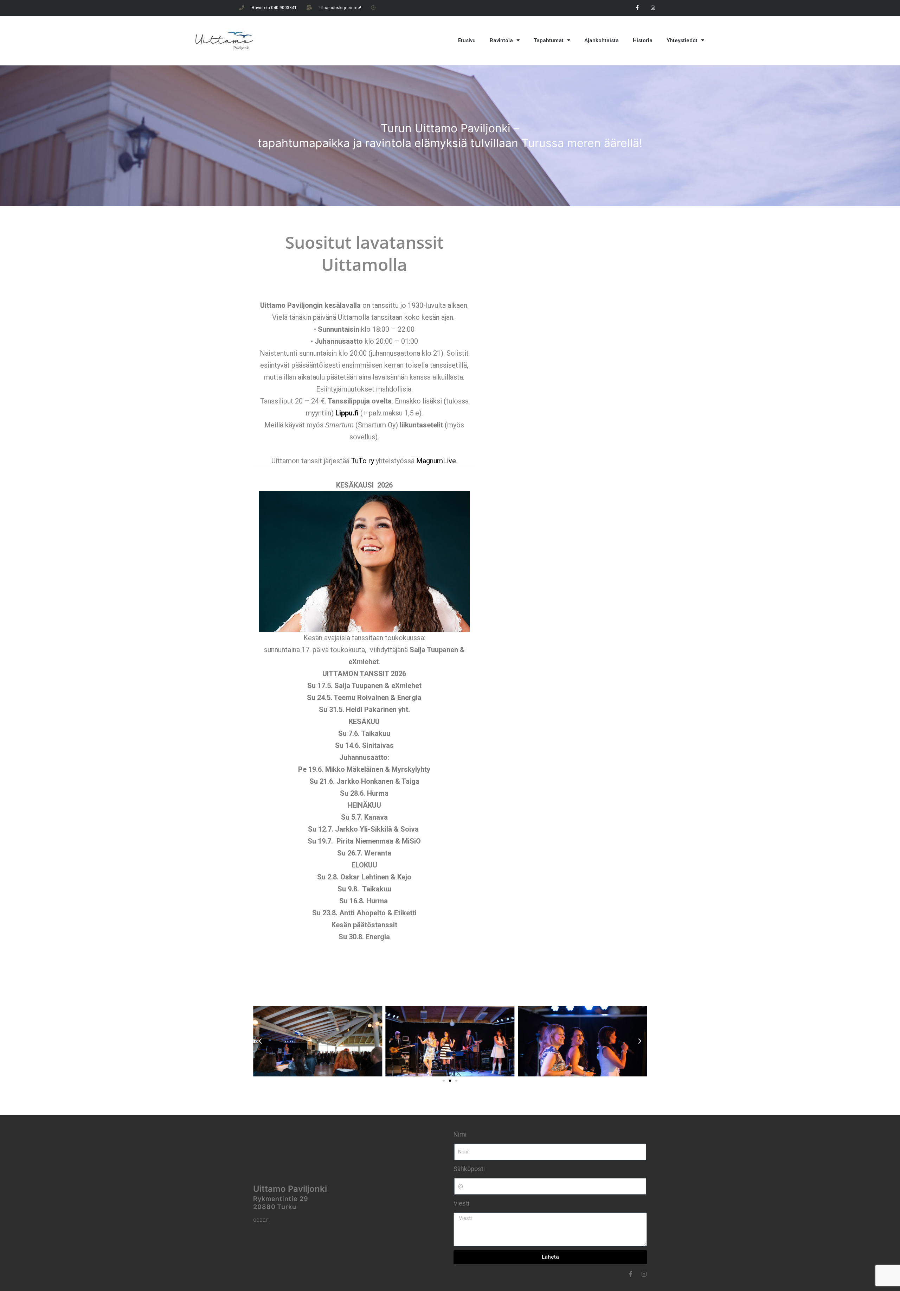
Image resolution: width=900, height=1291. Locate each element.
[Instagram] (653, 8)
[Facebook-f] (637, 8)
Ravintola (501, 40)
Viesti (461, 1203)
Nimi (460, 1134)
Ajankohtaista (601, 40)
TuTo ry (362, 461)
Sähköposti (469, 1168)
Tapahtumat (549, 40)
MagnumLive (436, 461)
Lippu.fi (347, 413)
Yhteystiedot (682, 40)
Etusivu (467, 40)
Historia (642, 40)
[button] (260, 1041)
